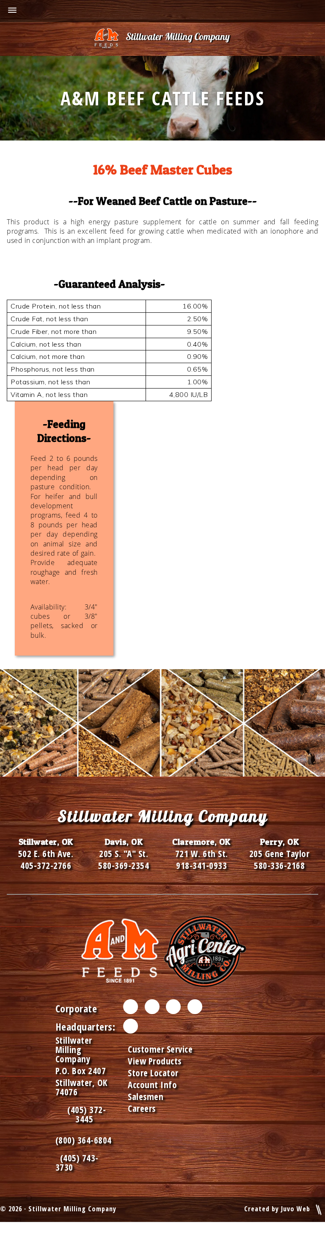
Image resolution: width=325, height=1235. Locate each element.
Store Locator (153, 1073)
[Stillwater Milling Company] (162, 38)
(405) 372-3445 (84, 1114)
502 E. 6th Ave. (46, 853)
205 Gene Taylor (279, 853)
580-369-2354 (123, 865)
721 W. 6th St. (201, 853)
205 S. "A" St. (123, 853)
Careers (142, 1108)
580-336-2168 (279, 865)
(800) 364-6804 (83, 1140)
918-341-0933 (201, 865)
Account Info (152, 1084)
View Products (155, 1061)
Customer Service (160, 1049)
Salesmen (145, 1096)
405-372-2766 (45, 865)
